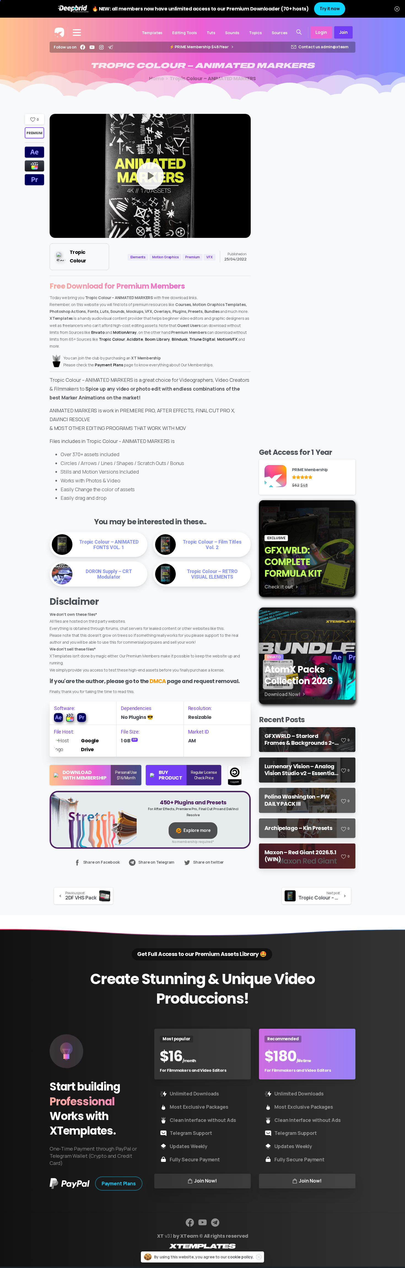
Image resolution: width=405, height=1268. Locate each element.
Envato (98, 332)
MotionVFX (227, 339)
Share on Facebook (101, 862)
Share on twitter (208, 862)
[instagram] (101, 47)
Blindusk (180, 339)
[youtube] (92, 47)
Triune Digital (202, 339)
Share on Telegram (156, 862)
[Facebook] (82, 47)
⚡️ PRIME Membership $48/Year (199, 47)
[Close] (397, 9)
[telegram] (110, 47)
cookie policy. (241, 1256)
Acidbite (135, 339)
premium (34, 133)
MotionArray (125, 332)
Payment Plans (109, 364)
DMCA (158, 681)
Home (156, 78)
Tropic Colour (112, 339)
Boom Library (157, 339)
